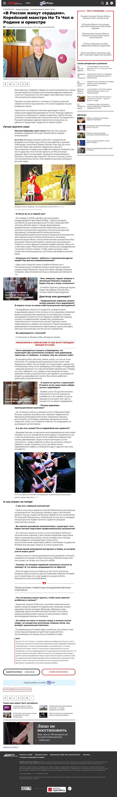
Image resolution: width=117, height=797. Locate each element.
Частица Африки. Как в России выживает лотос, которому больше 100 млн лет (99, 68)
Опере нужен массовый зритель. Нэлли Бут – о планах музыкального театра (60, 708)
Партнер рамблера (39, 788)
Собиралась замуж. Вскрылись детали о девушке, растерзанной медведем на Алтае (99, 106)
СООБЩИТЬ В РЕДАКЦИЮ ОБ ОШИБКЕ (31, 757)
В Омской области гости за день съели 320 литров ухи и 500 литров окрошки (96, 26)
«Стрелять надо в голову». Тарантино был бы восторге (23, 707)
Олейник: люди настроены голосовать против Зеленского (97, 134)
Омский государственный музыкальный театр (42, 79)
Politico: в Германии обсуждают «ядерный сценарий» (97, 118)
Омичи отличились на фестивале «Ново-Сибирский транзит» (61, 714)
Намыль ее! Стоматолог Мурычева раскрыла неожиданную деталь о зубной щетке (99, 76)
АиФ (36, 497)
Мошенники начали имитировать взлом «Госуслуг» (98, 126)
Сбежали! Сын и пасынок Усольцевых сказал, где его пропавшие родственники (100, 83)
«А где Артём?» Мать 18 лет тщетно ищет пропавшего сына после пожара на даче (99, 91)
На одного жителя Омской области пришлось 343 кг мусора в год (95, 17)
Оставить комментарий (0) (58, 672)
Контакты (86, 755)
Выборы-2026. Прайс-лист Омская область (65, 755)
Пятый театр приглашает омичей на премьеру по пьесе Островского (25, 715)
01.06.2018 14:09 (8, 9)
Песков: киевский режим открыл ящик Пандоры (98, 141)
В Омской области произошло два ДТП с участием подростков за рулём (95, 54)
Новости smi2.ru (10, 747)
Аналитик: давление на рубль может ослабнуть (99, 149)
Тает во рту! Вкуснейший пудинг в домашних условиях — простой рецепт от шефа (99, 98)
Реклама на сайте (25, 755)
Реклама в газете (41, 755)
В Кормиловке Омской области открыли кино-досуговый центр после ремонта (95, 36)
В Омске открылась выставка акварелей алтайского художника (95, 45)
